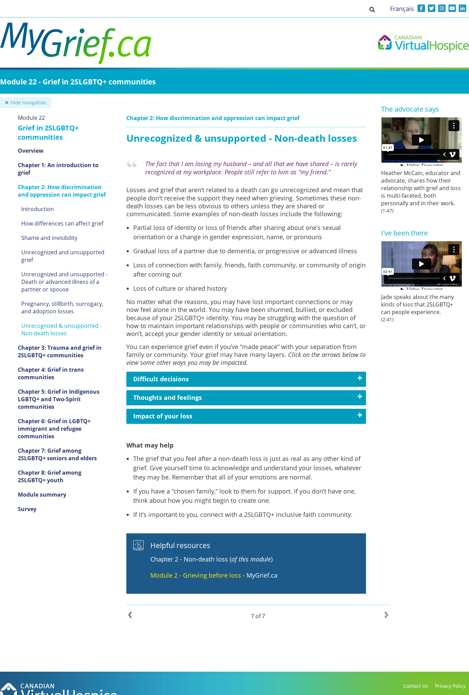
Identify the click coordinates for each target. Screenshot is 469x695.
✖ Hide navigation (25, 102)
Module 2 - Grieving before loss (195, 575)
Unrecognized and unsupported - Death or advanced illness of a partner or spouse (64, 281)
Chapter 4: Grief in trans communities (51, 373)
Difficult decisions (161, 379)
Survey (27, 509)
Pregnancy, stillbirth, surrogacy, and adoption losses (62, 307)
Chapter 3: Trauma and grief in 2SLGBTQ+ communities (60, 351)
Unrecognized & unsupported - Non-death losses (61, 329)
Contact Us (415, 686)
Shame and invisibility (49, 238)
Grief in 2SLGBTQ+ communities (48, 132)
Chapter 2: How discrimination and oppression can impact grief (62, 190)
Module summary (42, 494)
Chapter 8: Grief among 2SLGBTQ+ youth (49, 476)
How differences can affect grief (62, 223)
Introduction (37, 209)
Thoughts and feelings (167, 397)
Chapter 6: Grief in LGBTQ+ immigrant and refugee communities (54, 428)
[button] (372, 9)
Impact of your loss (162, 416)
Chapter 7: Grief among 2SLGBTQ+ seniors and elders (57, 454)
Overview (31, 150)
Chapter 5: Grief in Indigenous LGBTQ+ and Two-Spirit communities (59, 399)
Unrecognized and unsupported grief (62, 256)
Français (402, 8)
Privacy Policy (450, 686)
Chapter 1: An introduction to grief (58, 168)
